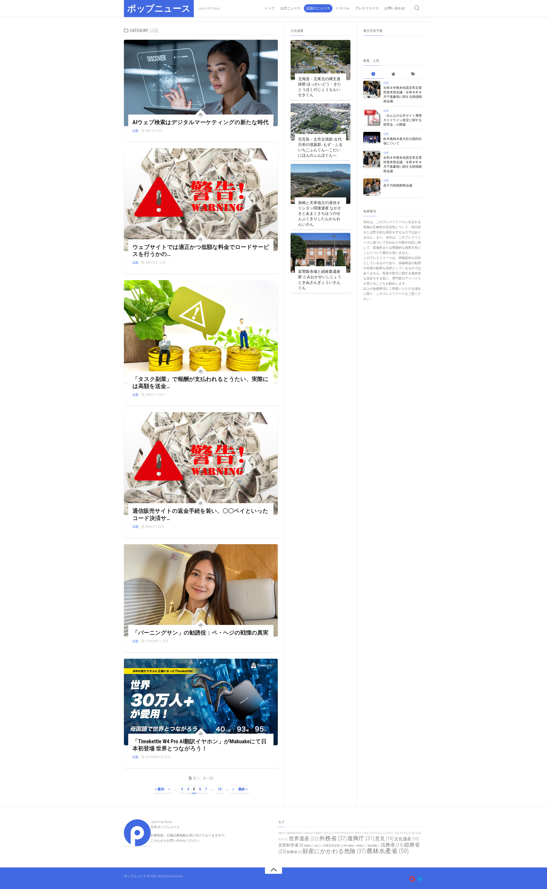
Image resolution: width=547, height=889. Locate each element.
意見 (384, 839)
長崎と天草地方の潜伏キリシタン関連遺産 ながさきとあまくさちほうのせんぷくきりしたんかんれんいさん (319, 213)
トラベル (342, 8)
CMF (282, 833)
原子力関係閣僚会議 (397, 185)
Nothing (309, 833)
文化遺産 (406, 838)
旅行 (318, 845)
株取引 (362, 845)
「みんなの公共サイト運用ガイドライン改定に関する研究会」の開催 (402, 120)
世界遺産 (304, 839)
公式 (385, 82)
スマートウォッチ (365, 833)
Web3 (319, 833)
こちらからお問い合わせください (175, 840)
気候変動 (374, 845)
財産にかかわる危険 (334, 851)
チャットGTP (385, 833)
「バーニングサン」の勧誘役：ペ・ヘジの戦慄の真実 (200, 632)
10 (219, 789)
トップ (269, 8)
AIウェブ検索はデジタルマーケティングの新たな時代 (200, 122)
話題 (135, 130)
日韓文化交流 (333, 845)
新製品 (309, 845)
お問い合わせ (394, 8)
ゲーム (329, 833)
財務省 (294, 852)
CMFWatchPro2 (295, 833)
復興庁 (360, 838)
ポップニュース (159, 8)
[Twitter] (420, 879)
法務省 (392, 845)
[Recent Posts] (373, 74)
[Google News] (412, 879)
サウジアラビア (344, 833)
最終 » (242, 789)
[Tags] (413, 74)
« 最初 (159, 789)
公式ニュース (290, 8)
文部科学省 (290, 845)
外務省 (333, 838)
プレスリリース (367, 8)
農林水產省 (387, 851)
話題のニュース (318, 8)
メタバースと (402, 833)
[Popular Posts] (393, 74)
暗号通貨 (350, 845)
